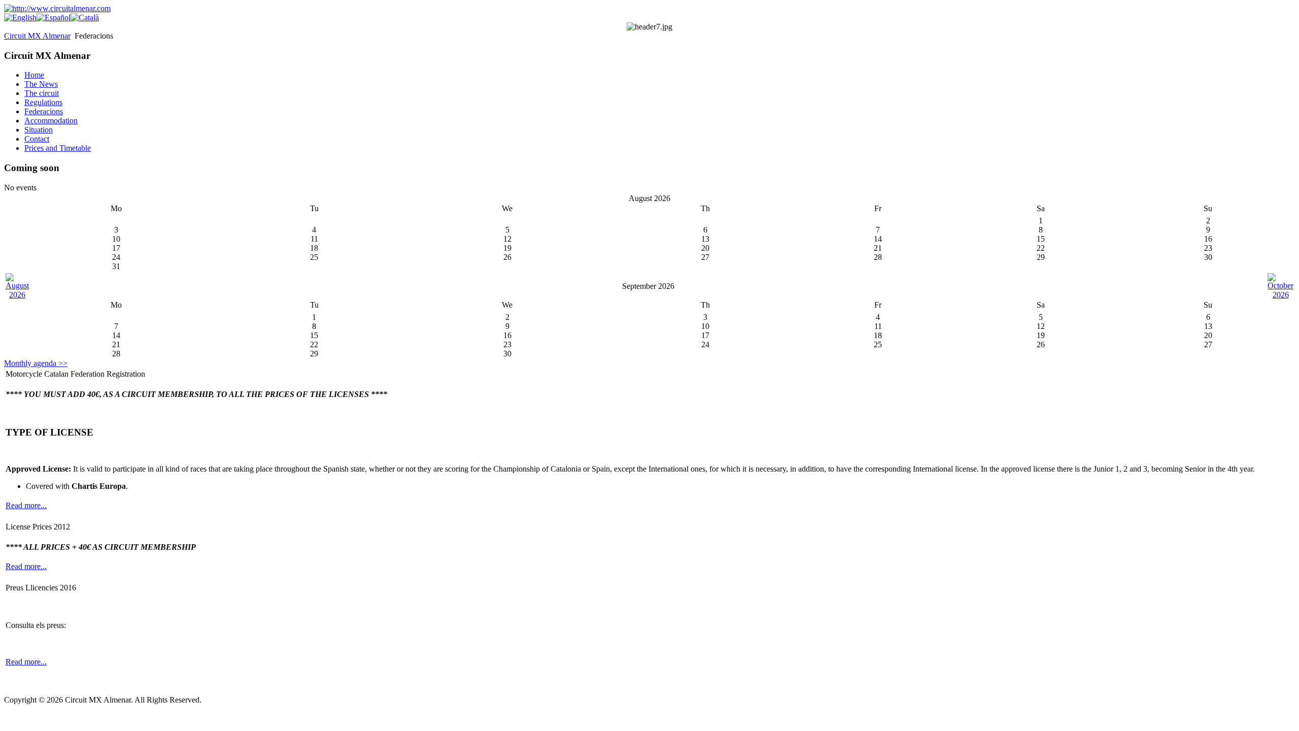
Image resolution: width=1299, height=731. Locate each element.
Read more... (26, 505)
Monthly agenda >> (35, 363)
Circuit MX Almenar (37, 35)
